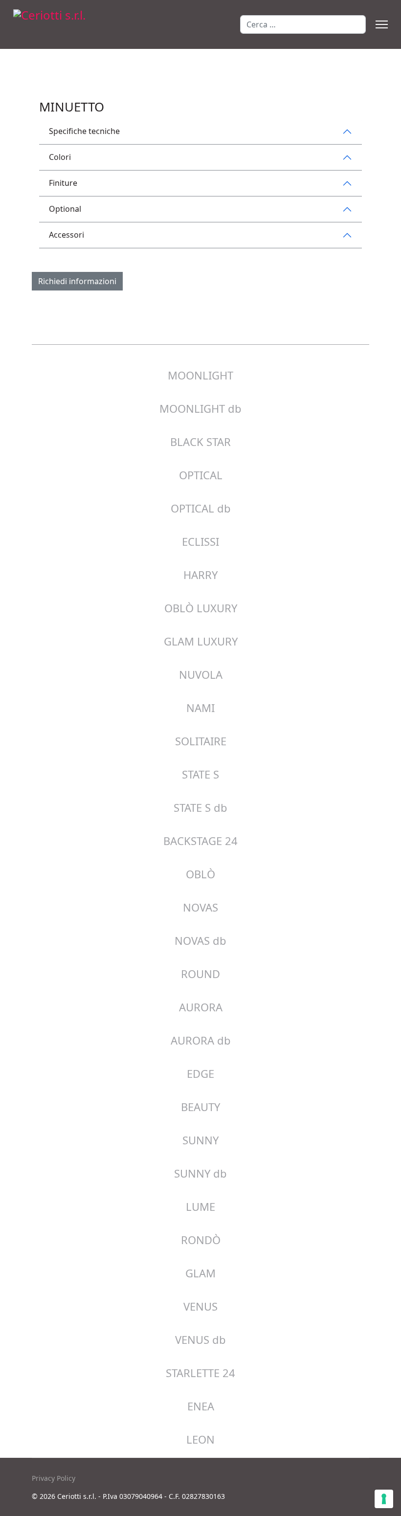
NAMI (200, 707)
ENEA (200, 1406)
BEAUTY (200, 1106)
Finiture (63, 183)
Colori (60, 157)
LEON (200, 1439)
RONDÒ (201, 1239)
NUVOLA (201, 674)
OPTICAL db (201, 508)
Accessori (66, 234)
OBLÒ (200, 874)
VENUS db (200, 1339)
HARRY (200, 574)
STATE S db (200, 807)
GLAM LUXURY (201, 641)
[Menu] (382, 24)
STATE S (200, 774)
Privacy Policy (53, 1478)
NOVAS (200, 907)
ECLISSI (200, 541)
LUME (200, 1206)
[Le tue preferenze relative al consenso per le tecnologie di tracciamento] (384, 1499)
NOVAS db (200, 940)
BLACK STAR (200, 441)
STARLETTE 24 (200, 1372)
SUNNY (200, 1140)
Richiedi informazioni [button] (77, 281)
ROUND (200, 973)
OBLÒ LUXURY (200, 608)
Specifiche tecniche (84, 131)
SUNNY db (200, 1173)
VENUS (200, 1306)
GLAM (200, 1273)
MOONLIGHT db (200, 408)
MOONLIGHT (200, 375)
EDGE (200, 1073)
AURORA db (201, 1040)
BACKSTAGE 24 (200, 840)
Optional (65, 208)
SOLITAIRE (200, 741)
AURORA (201, 1007)
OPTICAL (201, 475)
